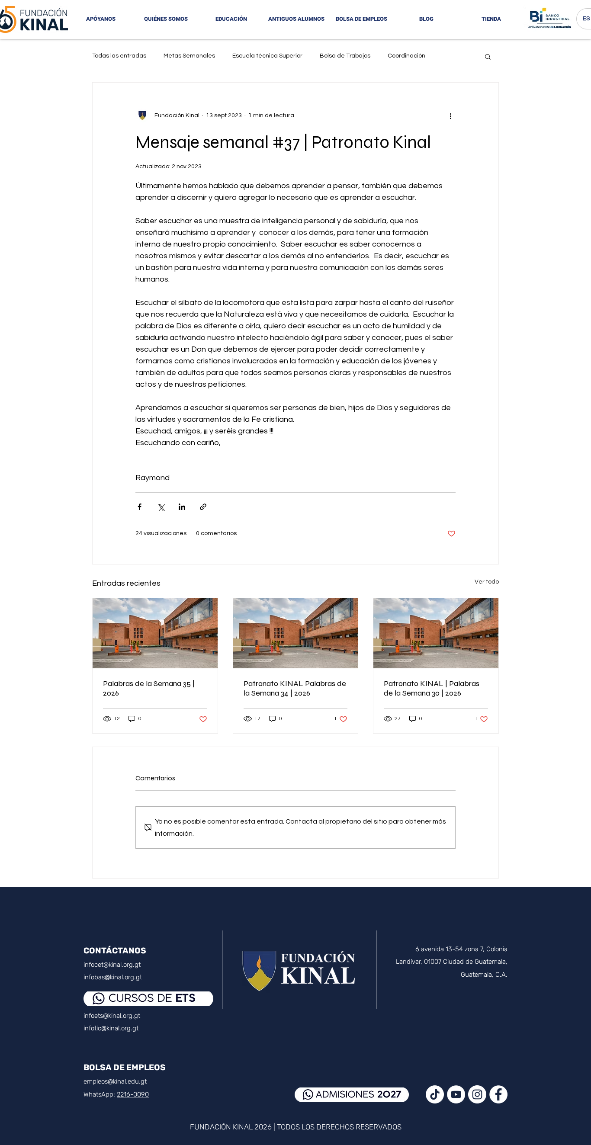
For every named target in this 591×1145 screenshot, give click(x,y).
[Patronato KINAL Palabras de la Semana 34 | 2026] (295, 633)
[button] (166, 19)
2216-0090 (133, 1094)
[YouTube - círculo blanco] (456, 1094)
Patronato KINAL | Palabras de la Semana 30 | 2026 (431, 688)
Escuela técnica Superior (267, 56)
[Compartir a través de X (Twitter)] (161, 507)
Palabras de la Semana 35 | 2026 (149, 688)
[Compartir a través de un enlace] (203, 507)
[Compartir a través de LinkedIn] (182, 507)
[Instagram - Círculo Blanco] (477, 1094)
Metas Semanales (189, 56)
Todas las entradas (119, 56)
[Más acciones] (450, 115)
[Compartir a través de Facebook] (139, 507)
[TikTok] (435, 1094)
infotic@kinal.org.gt (111, 1028)
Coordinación (406, 56)
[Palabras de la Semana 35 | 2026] (155, 633)
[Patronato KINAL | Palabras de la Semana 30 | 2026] (435, 633)
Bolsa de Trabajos (345, 56)
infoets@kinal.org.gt (112, 1016)
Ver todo (487, 582)
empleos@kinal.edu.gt (115, 1081)
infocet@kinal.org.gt (112, 965)
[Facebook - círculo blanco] (498, 1094)
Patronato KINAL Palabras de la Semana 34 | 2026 (295, 688)
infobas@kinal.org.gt (113, 977)
